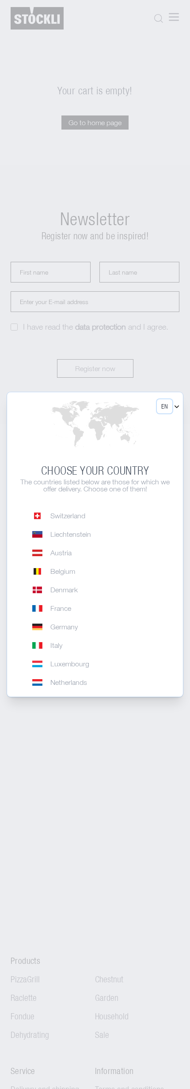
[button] (164, 406)
